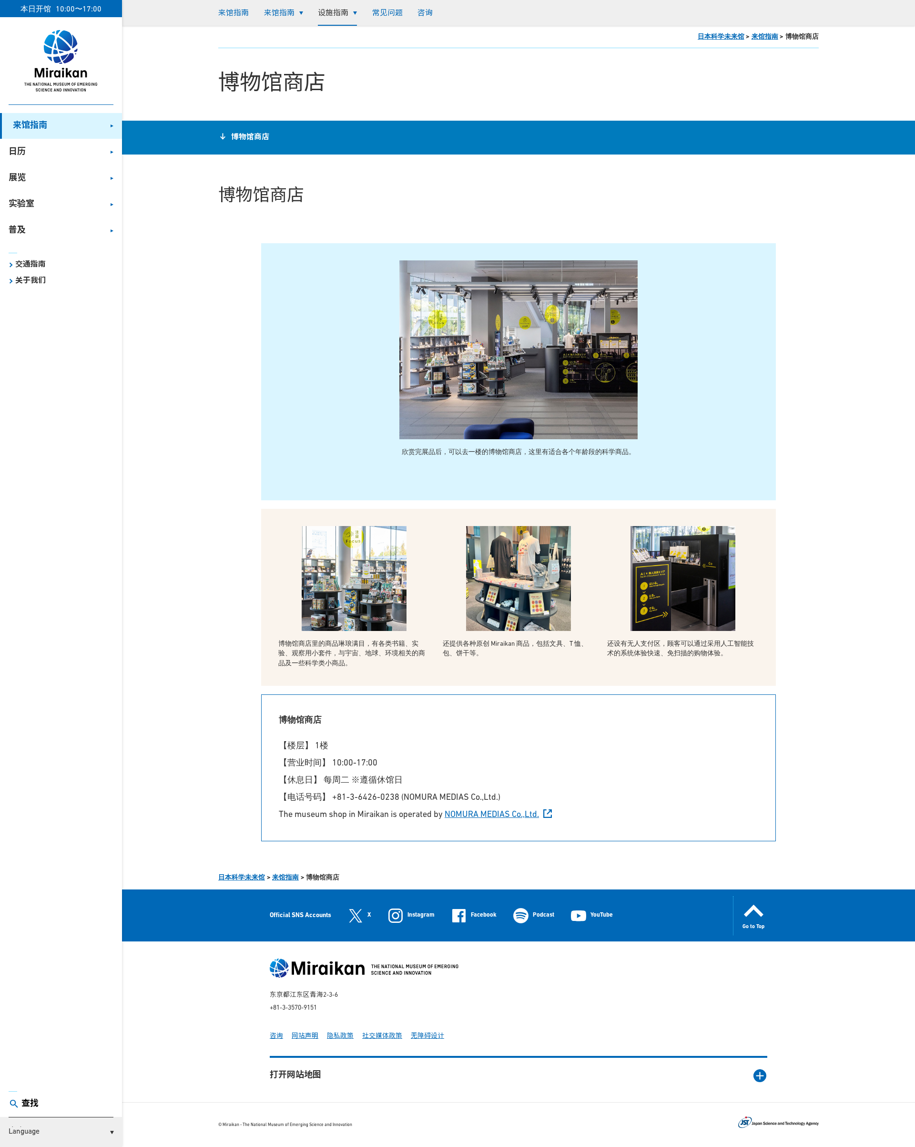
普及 (17, 231)
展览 (17, 178)
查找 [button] (30, 1104)
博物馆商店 (250, 137)
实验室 (21, 204)
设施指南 (333, 13)
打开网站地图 (295, 1075)
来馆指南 (30, 126)
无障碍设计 (427, 1036)
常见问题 (387, 13)
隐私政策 (340, 1036)
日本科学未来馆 (721, 37)
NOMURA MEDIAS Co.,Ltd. (492, 815)
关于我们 (30, 281)
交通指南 (30, 265)
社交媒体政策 (382, 1036)
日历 (17, 152)
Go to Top (753, 927)
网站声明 (305, 1036)
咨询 (425, 13)
